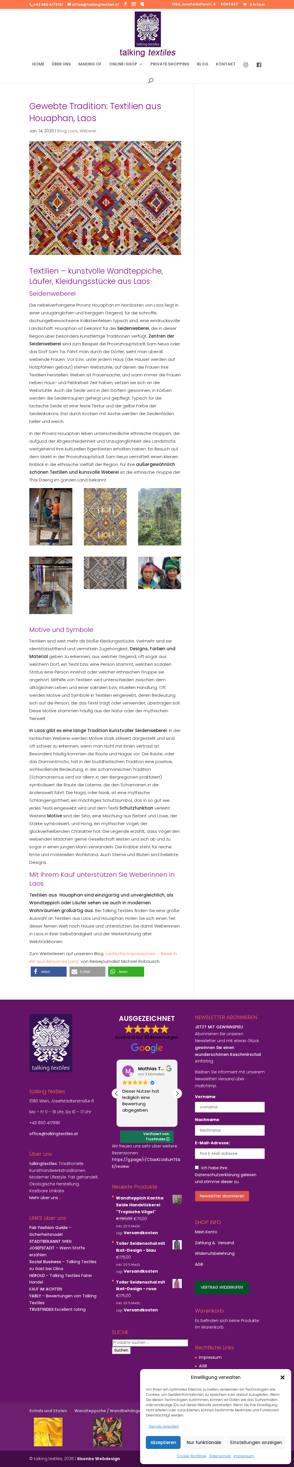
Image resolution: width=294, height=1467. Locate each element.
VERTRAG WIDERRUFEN (222, 1287)
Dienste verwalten (164, 1426)
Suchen (121, 1350)
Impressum (244, 1456)
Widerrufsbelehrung (215, 1253)
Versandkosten (141, 1233)
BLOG (202, 64)
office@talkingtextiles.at (53, 1134)
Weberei (88, 131)
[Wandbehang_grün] (105, 573)
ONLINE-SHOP (123, 64)
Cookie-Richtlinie (191, 1456)
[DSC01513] (50, 585)
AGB (199, 1264)
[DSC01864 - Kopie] (159, 516)
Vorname (205, 1097)
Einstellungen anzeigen (256, 1442)
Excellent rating (57, 1309)
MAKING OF (90, 64)
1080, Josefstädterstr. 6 (194, 5)
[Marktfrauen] (159, 573)
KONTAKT (229, 5)
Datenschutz (220, 1456)
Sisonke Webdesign (98, 1459)
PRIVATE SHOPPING (169, 64)
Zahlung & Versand (214, 1243)
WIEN (50, 1241)
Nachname (207, 1119)
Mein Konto (206, 1232)
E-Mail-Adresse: (212, 1143)
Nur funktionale (204, 1442)
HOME (38, 64)
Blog (61, 131)
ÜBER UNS (61, 64)
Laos (73, 131)
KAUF (45, 1289)
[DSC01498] (50, 516)
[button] (282, 1377)
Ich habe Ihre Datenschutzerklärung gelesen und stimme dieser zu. (225, 1175)
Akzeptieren (163, 1442)
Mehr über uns (43, 1198)
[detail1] (105, 516)
